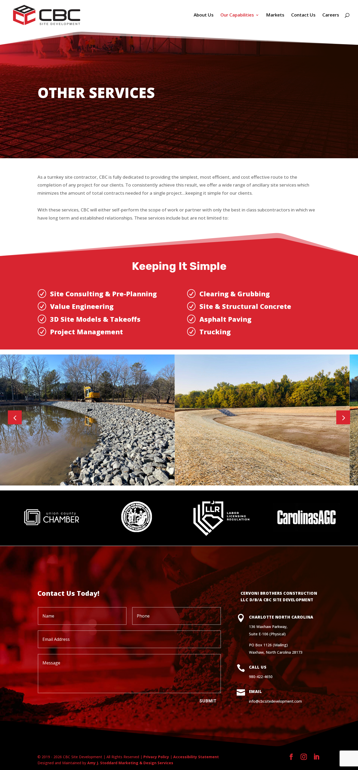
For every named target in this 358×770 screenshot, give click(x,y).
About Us (204, 15)
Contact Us (303, 15)
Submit (208, 700)
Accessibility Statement (196, 756)
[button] (343, 417)
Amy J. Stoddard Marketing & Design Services (130, 762)
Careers (330, 15)
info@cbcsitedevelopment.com (275, 701)
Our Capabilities (237, 15)
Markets (275, 15)
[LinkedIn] (316, 757)
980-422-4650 (261, 676)
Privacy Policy (156, 756)
